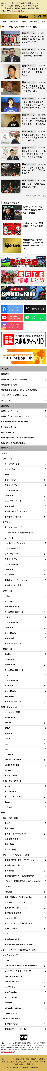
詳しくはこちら (18, 11)
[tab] (24, 21)
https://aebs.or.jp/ (8, 1052)
